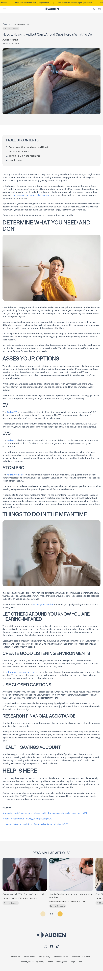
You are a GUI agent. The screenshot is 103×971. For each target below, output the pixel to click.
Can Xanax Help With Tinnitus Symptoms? (23, 894)
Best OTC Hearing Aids (57, 962)
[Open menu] (5, 9)
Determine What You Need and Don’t (28, 147)
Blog (80, 962)
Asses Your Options (19, 151)
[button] (50, 913)
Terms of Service (60, 956)
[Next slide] (60, 913)
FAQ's (72, 962)
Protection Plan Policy (80, 956)
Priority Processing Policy (32, 962)
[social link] (45, 947)
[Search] (94, 9)
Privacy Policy (44, 956)
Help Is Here (15, 160)
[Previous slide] (42, 913)
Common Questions (20, 24)
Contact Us (15, 956)
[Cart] (99, 9)
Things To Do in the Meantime (24, 155)
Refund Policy (29, 956)
